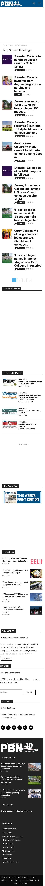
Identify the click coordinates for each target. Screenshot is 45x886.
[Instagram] (8, 727)
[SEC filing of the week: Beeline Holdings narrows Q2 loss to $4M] (36, 561)
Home (4, 45)
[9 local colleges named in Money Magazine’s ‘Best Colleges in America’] (7, 258)
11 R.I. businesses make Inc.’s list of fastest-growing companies (13, 792)
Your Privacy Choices (29, 880)
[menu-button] (39, 3)
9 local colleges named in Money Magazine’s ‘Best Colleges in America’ (28, 260)
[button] (34, 3)
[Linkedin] (14, 727)
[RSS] (20, 727)
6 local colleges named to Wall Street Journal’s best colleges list (26, 215)
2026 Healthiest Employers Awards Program (30, 383)
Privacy (4, 880)
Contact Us (6, 858)
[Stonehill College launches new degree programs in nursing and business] (7, 80)
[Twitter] (25, 727)
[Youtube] (31, 727)
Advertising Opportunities (12, 836)
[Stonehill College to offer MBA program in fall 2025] (7, 171)
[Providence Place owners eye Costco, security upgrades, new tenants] (34, 767)
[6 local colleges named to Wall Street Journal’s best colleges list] (7, 213)
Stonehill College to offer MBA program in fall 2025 (27, 171)
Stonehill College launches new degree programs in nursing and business (27, 84)
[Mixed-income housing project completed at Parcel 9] (36, 585)
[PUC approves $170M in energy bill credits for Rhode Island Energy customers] (36, 597)
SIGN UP (29, 692)
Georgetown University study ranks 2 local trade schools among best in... (28, 150)
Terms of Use (14, 880)
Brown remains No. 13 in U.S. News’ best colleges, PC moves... (27, 106)
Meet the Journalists (10, 862)
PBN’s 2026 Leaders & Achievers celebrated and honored (13, 609)
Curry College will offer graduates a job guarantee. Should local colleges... (26, 237)
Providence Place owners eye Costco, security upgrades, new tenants (13, 766)
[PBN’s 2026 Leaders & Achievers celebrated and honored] (36, 610)
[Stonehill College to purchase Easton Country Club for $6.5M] (7, 59)
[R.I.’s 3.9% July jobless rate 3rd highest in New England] (36, 573)
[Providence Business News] (11, 3)
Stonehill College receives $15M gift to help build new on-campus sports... (28, 127)
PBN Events (7, 855)
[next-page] (30, 280)
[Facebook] (3, 727)
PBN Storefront (8, 847)
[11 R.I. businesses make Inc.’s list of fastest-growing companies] (34, 793)
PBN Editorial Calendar (11, 840)
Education (21, 70)
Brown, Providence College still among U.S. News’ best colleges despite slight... (27, 192)
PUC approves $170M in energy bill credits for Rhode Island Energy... (15, 596)
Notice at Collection (21, 883)
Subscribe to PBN (9, 829)
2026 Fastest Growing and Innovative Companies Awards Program (29, 397)
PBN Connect (7, 843)
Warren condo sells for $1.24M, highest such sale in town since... (12, 779)
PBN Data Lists (8, 851)
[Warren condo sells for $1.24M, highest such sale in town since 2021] (34, 780)
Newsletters (7, 832)
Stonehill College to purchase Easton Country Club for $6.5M (27, 61)
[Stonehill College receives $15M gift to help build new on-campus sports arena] (7, 126)
